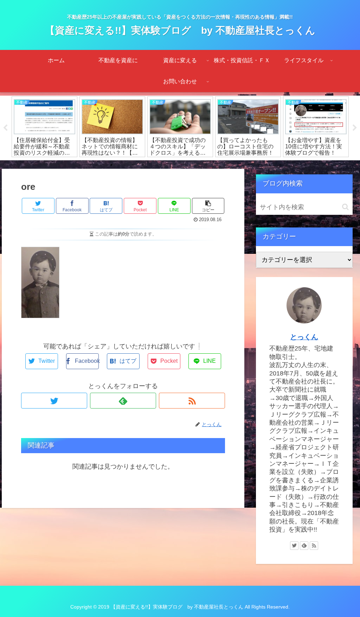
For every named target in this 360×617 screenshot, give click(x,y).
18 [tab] (259, 164)
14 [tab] (216, 164)
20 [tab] (280, 164)
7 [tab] (143, 164)
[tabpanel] (44, 126)
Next (354, 127)
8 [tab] (153, 164)
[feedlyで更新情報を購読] (123, 401)
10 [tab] (174, 164)
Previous (5, 127)
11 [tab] (185, 164)
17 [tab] (248, 164)
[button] (345, 207)
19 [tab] (269, 164)
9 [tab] (164, 164)
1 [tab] (79, 164)
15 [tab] (227, 164)
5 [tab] (122, 164)
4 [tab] (111, 164)
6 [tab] (132, 164)
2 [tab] (90, 164)
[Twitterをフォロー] (54, 401)
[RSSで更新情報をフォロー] (192, 401)
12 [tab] (195, 164)
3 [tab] (100, 164)
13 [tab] (206, 164)
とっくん (304, 337)
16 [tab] (238, 164)
